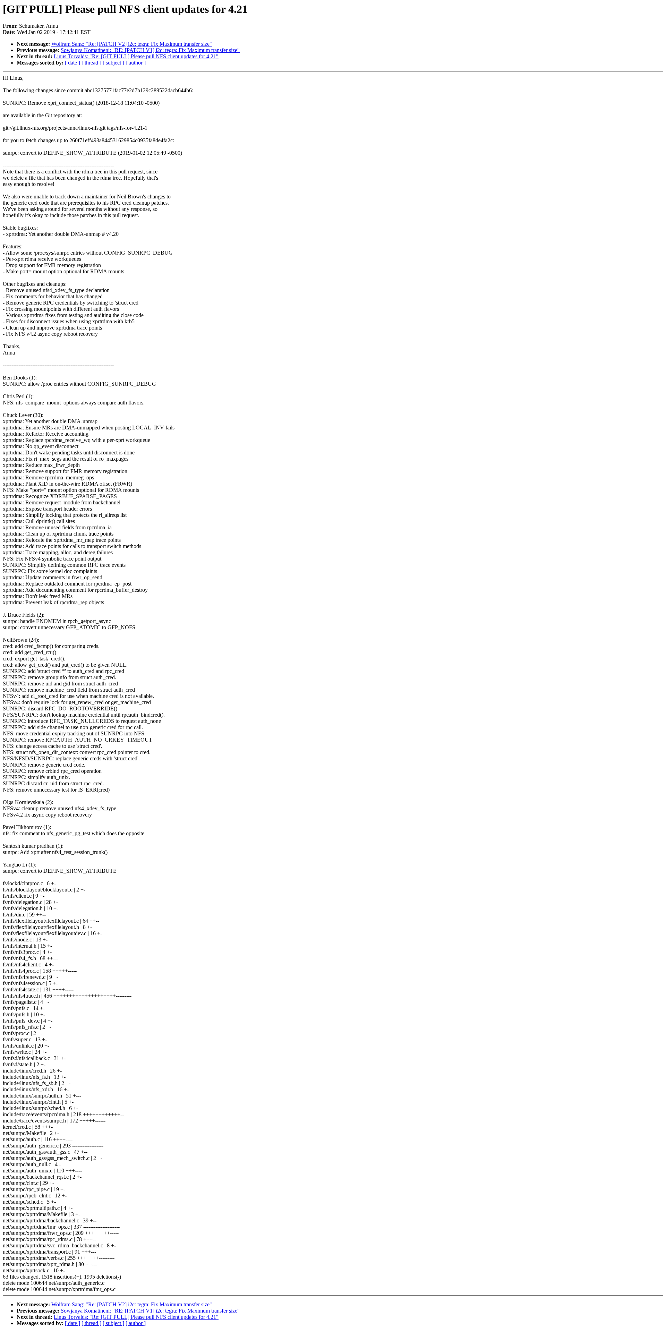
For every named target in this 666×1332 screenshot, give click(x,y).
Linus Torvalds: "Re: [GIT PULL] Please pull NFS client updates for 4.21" (136, 56)
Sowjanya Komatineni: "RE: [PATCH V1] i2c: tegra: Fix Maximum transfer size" (150, 50)
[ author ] (136, 63)
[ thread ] (91, 63)
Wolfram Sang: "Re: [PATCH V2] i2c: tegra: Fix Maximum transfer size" (131, 44)
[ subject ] (113, 63)
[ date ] (72, 63)
